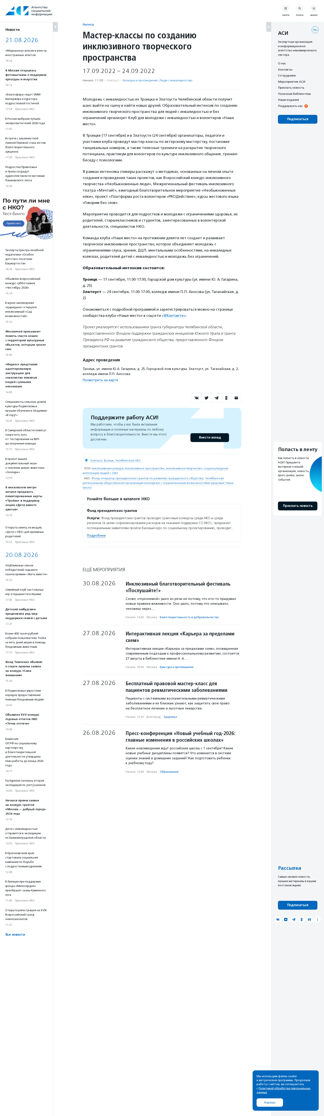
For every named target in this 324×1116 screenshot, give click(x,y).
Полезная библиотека (294, 93)
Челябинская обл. (128, 460)
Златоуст (96, 460)
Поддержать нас (290, 106)
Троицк (109, 460)
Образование (169, 771)
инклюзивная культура (107, 468)
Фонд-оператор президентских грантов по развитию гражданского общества (147, 478)
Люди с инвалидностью (175, 80)
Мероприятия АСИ (291, 81)
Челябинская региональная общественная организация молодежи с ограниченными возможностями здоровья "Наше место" (158, 482)
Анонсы (88, 24)
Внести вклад (210, 437)
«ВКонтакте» (174, 315)
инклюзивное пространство (145, 468)
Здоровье (170, 716)
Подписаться (297, 119)
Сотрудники (287, 75)
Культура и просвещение (140, 80)
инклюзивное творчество (184, 468)
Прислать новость (291, 87)
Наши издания (288, 99)
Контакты (285, 69)
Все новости (15, 935)
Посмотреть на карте (100, 380)
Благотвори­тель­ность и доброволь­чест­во (189, 617)
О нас (282, 63)
